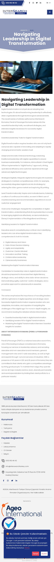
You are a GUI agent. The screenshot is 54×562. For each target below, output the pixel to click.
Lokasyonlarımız (10, 447)
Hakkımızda (8, 425)
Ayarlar (44, 554)
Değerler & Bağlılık (10, 432)
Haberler (7, 443)
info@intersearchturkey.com (17, 466)
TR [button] (47, 3)
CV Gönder (8, 450)
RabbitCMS (33, 559)
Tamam (35, 554)
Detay (27, 548)
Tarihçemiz (8, 428)
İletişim (6, 454)
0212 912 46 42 (11, 3)
